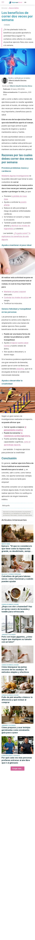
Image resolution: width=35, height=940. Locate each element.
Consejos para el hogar (10, 604)
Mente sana (6, 544)
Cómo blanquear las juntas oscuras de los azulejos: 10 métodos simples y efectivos (15, 669)
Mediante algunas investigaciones (15, 176)
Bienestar (4, 8)
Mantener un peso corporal (15, 292)
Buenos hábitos (14, 8)
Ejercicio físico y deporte (11, 755)
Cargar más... (17, 769)
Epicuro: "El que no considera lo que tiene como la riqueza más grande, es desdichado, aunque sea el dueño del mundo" (17, 548)
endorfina (20, 369)
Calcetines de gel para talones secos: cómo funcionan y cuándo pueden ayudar (17, 579)
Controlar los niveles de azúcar (16, 297)
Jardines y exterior (8, 634)
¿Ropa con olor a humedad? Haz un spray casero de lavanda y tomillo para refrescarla (17, 609)
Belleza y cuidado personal (11, 574)
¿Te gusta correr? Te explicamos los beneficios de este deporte (16, 236)
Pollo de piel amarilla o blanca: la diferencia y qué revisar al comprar (17, 700)
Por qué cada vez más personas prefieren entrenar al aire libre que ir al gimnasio (17, 760)
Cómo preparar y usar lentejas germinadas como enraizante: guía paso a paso (16, 730)
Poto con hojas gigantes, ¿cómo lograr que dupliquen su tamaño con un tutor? (17, 639)
